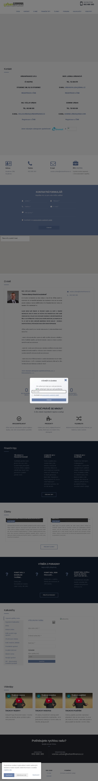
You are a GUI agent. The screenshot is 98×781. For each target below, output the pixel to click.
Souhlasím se (38, 395)
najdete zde (8, 770)
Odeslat (49, 400)
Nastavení (36, 775)
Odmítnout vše (21, 775)
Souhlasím (9, 775)
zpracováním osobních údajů (50, 395)
